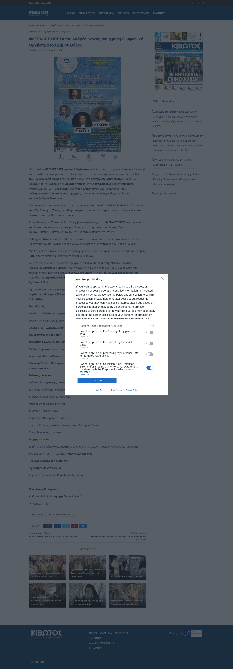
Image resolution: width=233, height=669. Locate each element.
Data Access (116, 390)
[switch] (149, 332)
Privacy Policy (132, 390)
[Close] (163, 279)
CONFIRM (97, 381)
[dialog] (116, 334)
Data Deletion (101, 390)
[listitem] (116, 325)
